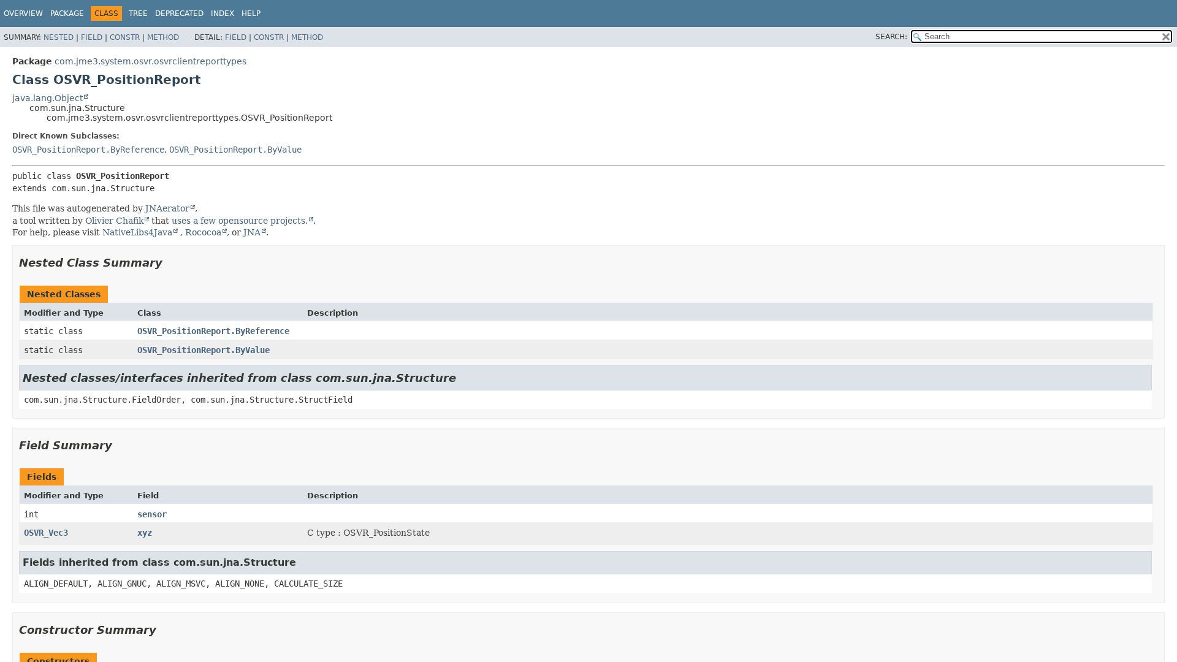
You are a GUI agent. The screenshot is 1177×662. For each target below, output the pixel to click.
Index (222, 13)
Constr (125, 37)
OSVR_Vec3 (46, 533)
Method (163, 37)
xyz (144, 533)
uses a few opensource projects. (240, 221)
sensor (152, 514)
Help (251, 13)
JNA (252, 232)
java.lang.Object (47, 98)
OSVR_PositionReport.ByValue (235, 149)
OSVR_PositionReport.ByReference (88, 149)
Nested (59, 37)
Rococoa (203, 232)
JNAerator (167, 208)
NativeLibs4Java (137, 232)
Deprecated (179, 13)
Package (67, 13)
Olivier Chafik (114, 221)
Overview (23, 13)
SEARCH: (891, 36)
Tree (138, 13)
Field (91, 37)
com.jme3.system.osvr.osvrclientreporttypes (150, 61)
